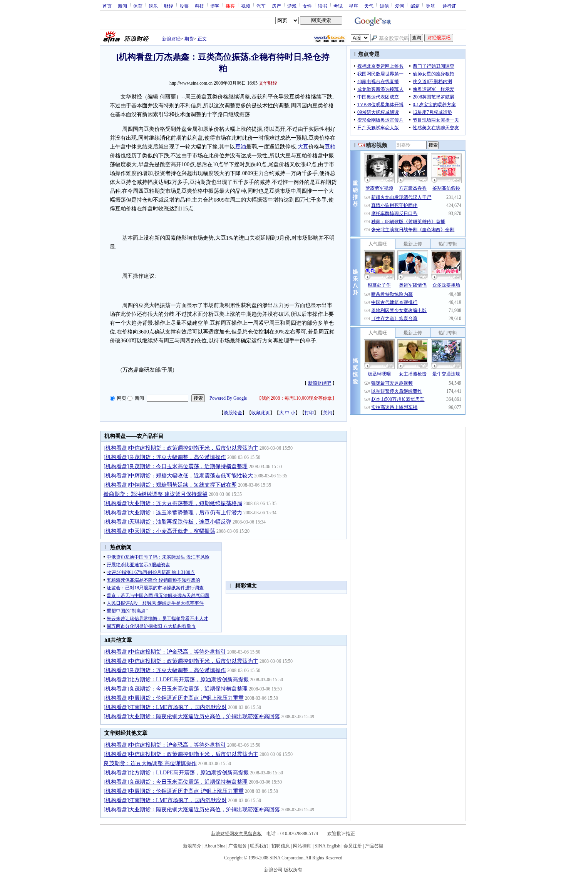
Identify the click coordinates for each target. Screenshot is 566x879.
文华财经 (268, 83)
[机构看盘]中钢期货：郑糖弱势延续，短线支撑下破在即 (170, 485)
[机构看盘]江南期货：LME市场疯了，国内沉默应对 (165, 707)
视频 (245, 5)
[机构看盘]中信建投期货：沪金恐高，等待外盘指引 (165, 652)
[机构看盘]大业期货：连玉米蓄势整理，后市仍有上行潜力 (173, 512)
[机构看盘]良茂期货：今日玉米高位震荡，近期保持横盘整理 (176, 466)
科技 (199, 5)
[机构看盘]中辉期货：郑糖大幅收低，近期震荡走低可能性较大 (178, 476)
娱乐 (153, 5)
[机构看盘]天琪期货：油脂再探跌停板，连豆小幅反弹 (167, 522)
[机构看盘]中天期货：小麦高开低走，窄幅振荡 (159, 531)
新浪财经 (171, 39)
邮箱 (415, 5)
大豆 (303, 147)
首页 (107, 5)
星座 (353, 5)
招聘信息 (280, 846)
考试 (338, 5)
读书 (322, 5)
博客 (214, 5)
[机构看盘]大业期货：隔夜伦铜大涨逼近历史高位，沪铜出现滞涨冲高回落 (192, 716)
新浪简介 (192, 846)
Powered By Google (228, 398)
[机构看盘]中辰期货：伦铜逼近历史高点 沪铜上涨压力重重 (174, 698)
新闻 (122, 5)
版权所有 (293, 869)
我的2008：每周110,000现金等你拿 (296, 398)
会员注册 (352, 846)
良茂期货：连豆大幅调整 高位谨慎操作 (150, 763)
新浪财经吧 (319, 383)
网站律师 (302, 846)
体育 (137, 5)
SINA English (327, 846)
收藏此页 (260, 412)
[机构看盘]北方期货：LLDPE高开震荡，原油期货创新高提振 (176, 679)
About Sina (214, 846)
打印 (309, 412)
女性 (307, 5)
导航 (430, 5)
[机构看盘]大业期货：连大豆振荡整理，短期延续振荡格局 (173, 503)
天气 (368, 5)
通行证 (449, 5)
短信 (384, 5)
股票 (184, 5)
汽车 (261, 5)
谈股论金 (233, 412)
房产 (276, 5)
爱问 (399, 5)
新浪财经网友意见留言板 (236, 833)
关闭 (327, 412)
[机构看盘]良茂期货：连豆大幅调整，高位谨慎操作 (165, 457)
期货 (189, 39)
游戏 (291, 5)
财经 (168, 5)
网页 (121, 398)
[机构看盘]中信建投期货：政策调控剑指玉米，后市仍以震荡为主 (181, 448)
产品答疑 (374, 846)
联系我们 (259, 846)
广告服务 (237, 846)
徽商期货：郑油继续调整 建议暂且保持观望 (156, 494)
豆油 (240, 147)
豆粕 (330, 147)
